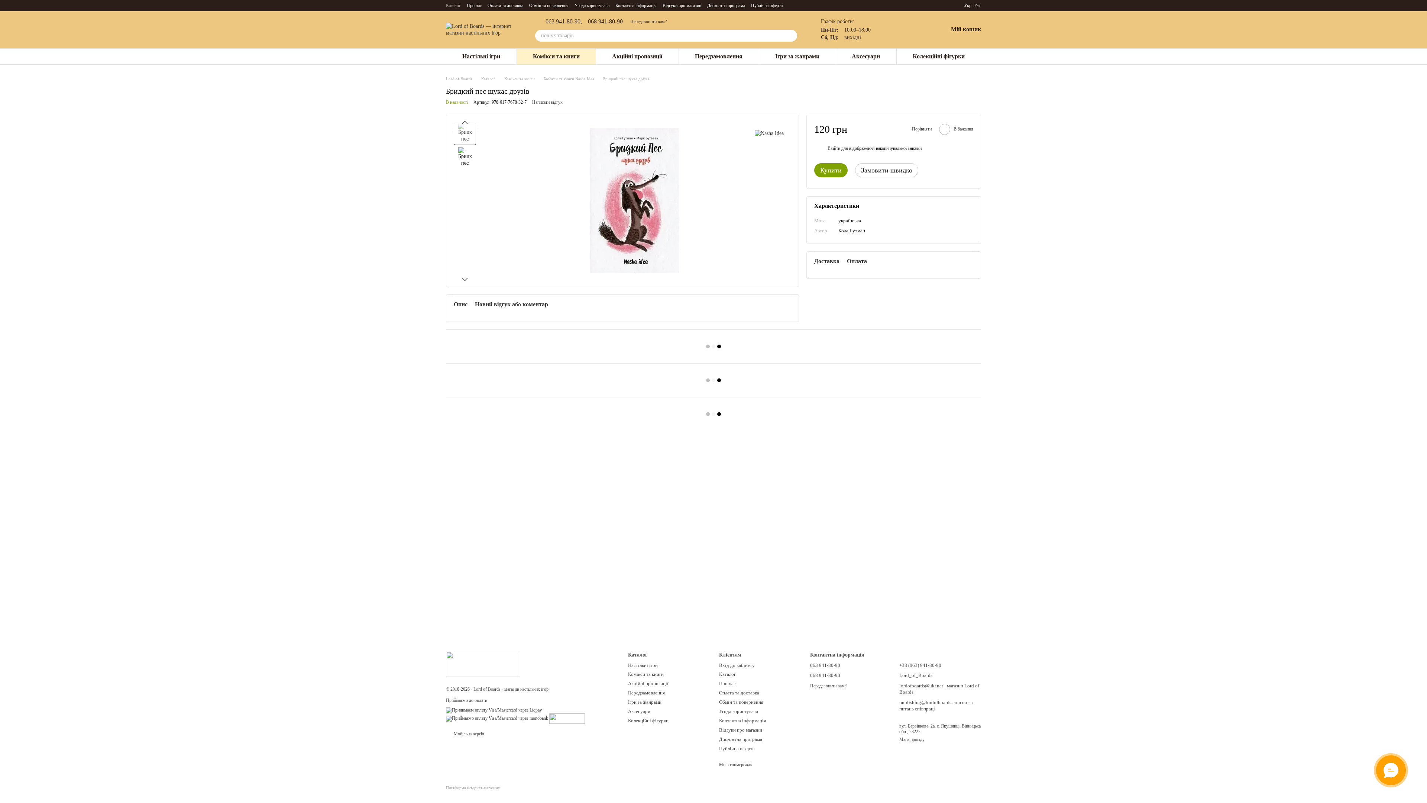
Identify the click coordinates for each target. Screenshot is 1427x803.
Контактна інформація (636, 5)
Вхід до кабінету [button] (737, 665)
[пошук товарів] (791, 36)
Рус (977, 5)
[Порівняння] (903, 30)
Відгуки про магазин (682, 5)
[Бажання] (923, 30)
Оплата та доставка (505, 5)
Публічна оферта (767, 5)
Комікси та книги (556, 56)
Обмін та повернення (549, 5)
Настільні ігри (481, 56)
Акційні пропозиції (637, 56)
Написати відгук (547, 102)
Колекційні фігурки (939, 56)
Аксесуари (866, 56)
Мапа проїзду (912, 739)
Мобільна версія (468, 733)
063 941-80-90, (564, 22)
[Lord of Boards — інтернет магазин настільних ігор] (483, 664)
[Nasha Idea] (769, 133)
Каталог (453, 5)
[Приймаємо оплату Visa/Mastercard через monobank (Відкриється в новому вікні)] (497, 718)
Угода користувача (592, 5)
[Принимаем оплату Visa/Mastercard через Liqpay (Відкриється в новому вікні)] (494, 710)
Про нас (474, 5)
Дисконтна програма (726, 5)
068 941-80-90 (605, 22)
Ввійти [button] (834, 148)
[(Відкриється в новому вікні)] (567, 718)
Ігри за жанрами (797, 56)
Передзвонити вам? (648, 21)
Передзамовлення (718, 56)
